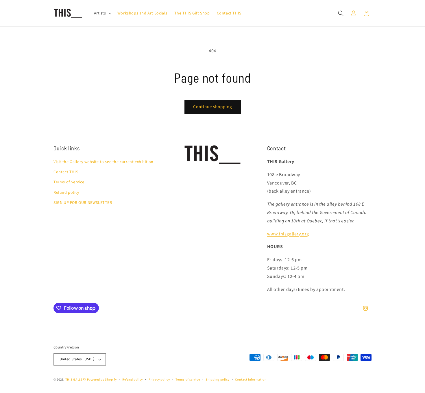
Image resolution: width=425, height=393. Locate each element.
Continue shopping (212, 107)
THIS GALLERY (75, 379)
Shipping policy (218, 379)
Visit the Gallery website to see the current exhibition (103, 162)
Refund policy (66, 192)
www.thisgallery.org (288, 234)
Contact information (250, 379)
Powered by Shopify (102, 379)
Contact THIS (65, 172)
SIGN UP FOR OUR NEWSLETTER (82, 203)
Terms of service (187, 379)
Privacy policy (159, 379)
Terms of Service (68, 182)
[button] (102, 13)
